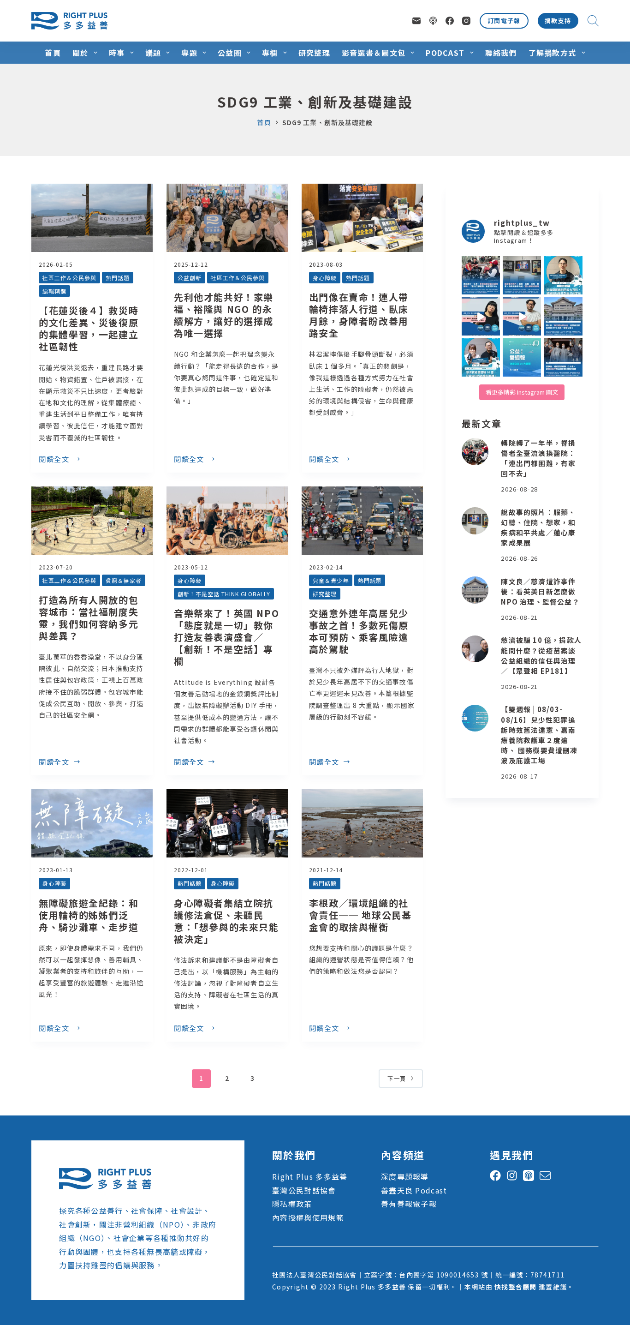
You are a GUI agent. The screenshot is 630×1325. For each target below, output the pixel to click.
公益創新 (190, 278)
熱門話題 (118, 278)
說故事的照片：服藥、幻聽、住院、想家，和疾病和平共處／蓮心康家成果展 (538, 527)
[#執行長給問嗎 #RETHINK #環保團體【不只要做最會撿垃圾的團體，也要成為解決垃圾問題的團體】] (563, 275)
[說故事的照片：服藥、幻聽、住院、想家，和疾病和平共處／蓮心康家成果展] (475, 520)
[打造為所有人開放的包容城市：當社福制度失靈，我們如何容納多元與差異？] (92, 520)
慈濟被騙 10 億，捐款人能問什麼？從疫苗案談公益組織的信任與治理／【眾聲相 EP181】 (541, 656)
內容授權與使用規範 (308, 1217)
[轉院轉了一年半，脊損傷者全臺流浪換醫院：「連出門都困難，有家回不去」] (475, 451)
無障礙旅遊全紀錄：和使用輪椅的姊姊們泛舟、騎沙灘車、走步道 (88, 915)
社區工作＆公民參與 (69, 278)
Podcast (445, 52)
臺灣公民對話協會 (304, 1190)
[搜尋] (593, 20)
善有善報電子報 (409, 1203)
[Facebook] (450, 21)
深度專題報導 (405, 1176)
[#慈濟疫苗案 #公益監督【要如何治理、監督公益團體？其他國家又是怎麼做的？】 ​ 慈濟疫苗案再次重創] (563, 316)
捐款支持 (558, 20)
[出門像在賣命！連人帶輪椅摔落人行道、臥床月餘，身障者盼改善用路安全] (362, 218)
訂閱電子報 (504, 20)
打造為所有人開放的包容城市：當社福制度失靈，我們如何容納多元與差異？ (88, 617)
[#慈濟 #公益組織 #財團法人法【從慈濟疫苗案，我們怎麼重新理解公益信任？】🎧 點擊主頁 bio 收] (481, 357)
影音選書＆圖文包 (373, 52)
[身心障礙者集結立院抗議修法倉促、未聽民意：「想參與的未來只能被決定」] (227, 823)
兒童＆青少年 (331, 580)
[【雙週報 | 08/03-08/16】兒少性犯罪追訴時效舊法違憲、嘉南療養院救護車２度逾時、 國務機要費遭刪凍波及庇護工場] (475, 718)
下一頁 (396, 1078)
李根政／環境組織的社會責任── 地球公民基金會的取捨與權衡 (360, 915)
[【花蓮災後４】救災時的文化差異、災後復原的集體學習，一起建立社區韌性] (92, 218)
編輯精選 (54, 291)
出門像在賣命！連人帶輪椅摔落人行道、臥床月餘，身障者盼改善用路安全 (359, 315)
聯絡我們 (501, 52)
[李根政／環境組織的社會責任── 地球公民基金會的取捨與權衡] (362, 823)
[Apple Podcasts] (433, 21)
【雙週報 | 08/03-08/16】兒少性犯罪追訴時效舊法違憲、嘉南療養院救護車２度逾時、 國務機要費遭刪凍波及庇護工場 (539, 735)
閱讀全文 (54, 459)
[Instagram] (466, 21)
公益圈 (230, 52)
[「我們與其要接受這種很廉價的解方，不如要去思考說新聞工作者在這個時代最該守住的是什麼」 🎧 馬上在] (522, 316)
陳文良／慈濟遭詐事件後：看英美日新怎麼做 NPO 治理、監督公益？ (540, 591)
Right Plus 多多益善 (309, 1176)
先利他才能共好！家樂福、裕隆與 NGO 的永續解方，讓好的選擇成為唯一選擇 (223, 315)
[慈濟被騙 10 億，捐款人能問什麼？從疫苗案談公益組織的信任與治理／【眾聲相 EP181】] (475, 649)
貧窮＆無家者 (124, 580)
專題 (189, 52)
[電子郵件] (416, 21)
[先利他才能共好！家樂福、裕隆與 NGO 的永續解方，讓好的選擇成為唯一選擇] (227, 218)
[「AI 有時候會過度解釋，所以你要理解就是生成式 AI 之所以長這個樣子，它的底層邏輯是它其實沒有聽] (481, 316)
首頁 (53, 52)
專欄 (270, 52)
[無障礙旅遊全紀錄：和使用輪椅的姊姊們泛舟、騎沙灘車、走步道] (92, 823)
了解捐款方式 (553, 52)
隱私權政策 (292, 1203)
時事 (117, 52)
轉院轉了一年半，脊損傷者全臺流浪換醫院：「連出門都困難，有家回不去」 (538, 458)
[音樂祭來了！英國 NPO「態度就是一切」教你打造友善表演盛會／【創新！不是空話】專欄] (227, 520)
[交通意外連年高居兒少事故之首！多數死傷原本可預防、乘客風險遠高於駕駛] (362, 520)
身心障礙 (325, 278)
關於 (80, 52)
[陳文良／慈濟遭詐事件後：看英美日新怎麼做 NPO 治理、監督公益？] (475, 590)
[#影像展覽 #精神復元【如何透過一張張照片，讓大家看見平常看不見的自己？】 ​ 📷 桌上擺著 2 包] (522, 275)
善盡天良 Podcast (414, 1190)
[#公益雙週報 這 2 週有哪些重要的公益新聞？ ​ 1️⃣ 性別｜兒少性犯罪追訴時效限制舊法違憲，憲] (522, 357)
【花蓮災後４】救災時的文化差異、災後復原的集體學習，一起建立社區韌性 (88, 328)
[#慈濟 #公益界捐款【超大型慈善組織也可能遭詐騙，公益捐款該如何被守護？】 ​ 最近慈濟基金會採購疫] (563, 357)
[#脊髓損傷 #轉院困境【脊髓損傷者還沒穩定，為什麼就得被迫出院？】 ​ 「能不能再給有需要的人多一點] (481, 275)
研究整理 (314, 52)
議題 (153, 52)
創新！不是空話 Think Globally (224, 594)
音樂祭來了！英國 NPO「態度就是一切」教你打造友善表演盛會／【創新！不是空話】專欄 (226, 637)
